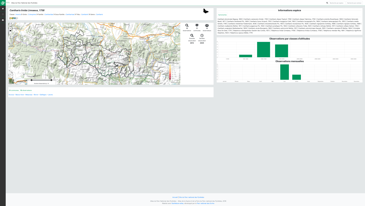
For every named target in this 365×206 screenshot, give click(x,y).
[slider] (31, 80)
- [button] (10, 33)
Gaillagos (43, 95)
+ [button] (10, 28)
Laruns (50, 95)
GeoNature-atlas (177, 203)
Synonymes (222, 15)
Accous (11, 95)
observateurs (26, 90)
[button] (10, 31)
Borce (36, 95)
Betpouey (28, 95)
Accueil (175, 197)
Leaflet (174, 84)
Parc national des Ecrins (205, 203)
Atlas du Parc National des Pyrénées (24, 3)
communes (14, 90)
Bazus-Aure (20, 95)
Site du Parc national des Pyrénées (191, 197)
